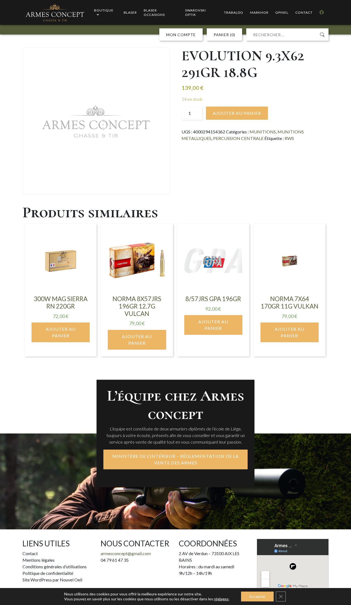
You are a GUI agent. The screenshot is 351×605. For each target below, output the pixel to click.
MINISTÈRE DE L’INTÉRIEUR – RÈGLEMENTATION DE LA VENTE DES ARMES (175, 459)
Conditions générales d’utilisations (54, 566)
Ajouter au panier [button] (61, 332)
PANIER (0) (224, 34)
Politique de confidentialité (47, 573)
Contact (30, 553)
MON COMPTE (181, 34)
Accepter (257, 596)
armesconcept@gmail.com (126, 553)
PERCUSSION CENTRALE (238, 138)
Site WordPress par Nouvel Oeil (52, 579)
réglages (221, 599)
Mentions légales (38, 560)
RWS (289, 138)
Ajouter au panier (237, 113)
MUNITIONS (263, 131)
